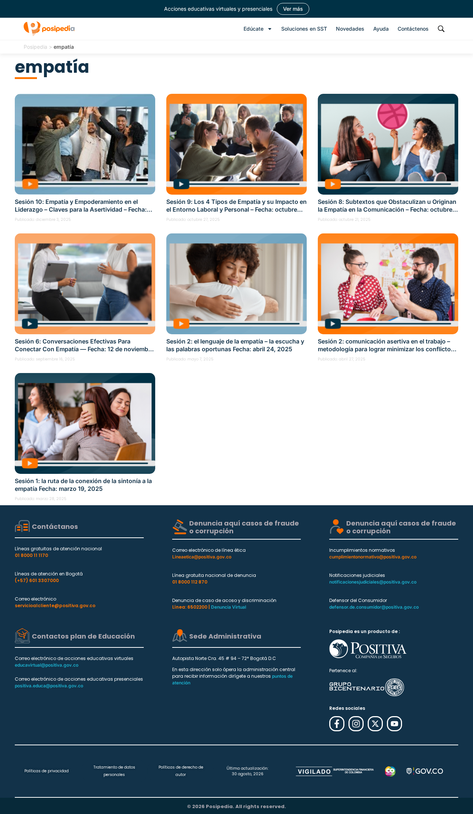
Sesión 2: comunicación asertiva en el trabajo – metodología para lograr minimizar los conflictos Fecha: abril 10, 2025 (386, 345)
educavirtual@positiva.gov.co (46, 665)
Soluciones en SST (304, 28)
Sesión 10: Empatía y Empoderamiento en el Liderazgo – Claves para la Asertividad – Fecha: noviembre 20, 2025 (81, 205)
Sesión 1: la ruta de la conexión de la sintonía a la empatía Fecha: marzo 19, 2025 (83, 484)
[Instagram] (356, 723)
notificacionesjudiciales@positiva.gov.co (372, 582)
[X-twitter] (375, 723)
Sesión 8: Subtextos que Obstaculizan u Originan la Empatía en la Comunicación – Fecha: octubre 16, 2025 (387, 205)
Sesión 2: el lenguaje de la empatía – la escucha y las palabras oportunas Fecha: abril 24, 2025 (235, 345)
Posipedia (35, 47)
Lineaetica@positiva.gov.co (201, 557)
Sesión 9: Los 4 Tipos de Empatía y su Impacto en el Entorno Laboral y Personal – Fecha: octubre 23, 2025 (236, 205)
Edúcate (253, 28)
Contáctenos (413, 28)
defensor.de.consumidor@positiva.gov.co (374, 607)
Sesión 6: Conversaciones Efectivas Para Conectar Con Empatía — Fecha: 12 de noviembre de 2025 (84, 345)
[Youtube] (394, 723)
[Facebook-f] (336, 723)
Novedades (350, 28)
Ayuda (381, 28)
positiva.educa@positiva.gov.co (49, 685)
